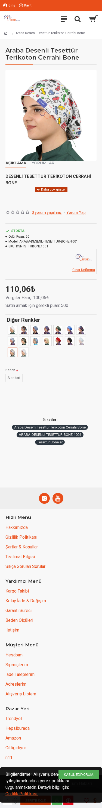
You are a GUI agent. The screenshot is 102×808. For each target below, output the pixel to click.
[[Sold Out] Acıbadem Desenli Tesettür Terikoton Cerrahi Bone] (81, 341)
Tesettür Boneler (50, 442)
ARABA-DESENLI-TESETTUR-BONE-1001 (50, 435)
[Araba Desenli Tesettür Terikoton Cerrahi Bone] (12, 352)
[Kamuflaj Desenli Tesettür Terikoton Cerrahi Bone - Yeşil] (58, 330)
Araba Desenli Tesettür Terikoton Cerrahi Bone (50, 427)
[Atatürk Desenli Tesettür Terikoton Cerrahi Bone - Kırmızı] (58, 341)
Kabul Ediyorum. (79, 775)
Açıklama (15, 163)
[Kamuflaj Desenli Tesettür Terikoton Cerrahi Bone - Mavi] (70, 330)
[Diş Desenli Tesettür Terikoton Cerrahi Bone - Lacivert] (81, 330)
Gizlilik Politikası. (21, 793)
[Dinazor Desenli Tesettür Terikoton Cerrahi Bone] (24, 341)
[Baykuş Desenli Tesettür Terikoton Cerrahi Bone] (47, 341)
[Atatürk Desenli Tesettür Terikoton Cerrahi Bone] (70, 341)
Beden (10, 370)
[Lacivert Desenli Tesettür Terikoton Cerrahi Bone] (35, 330)
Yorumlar (43, 163)
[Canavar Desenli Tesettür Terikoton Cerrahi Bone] (35, 341)
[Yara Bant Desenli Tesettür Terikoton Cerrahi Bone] (12, 330)
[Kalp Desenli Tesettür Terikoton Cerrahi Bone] (24, 352)
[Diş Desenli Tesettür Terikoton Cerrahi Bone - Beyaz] (12, 341)
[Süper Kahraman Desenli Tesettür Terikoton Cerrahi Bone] (24, 330)
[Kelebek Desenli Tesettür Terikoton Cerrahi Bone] (47, 330)
